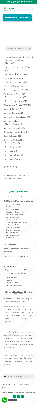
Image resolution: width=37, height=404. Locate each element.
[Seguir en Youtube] (22, 396)
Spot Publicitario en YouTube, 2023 (16, 256)
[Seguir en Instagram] (18, 396)
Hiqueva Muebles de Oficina (16, 175)
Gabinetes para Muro (13, 227)
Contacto (9, 280)
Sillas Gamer (10, 238)
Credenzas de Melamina (14, 225)
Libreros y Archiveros (13, 230)
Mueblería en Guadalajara (15, 285)
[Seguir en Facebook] (14, 396)
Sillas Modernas (11, 207)
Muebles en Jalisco (12, 283)
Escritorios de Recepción (14, 209)
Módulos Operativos (12, 217)
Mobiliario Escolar (11, 220)
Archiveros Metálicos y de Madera (17, 222)
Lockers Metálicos (12, 232)
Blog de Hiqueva (11, 277)
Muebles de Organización (14, 215)
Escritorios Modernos (13, 204)
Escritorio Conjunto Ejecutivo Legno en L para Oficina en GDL (17, 34)
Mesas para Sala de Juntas (15, 212)
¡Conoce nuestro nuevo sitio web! (17, 18)
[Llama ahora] (4, 400)
